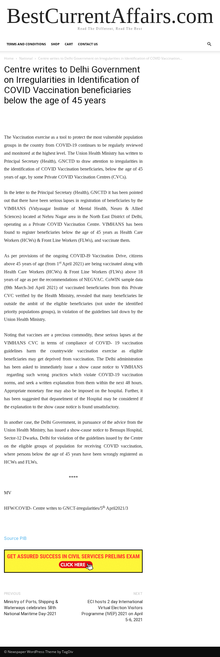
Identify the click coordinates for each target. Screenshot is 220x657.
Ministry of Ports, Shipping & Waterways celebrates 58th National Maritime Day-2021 (31, 607)
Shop (55, 44)
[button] (209, 44)
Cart (69, 44)
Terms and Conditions (26, 44)
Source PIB (15, 538)
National (26, 58)
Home (9, 58)
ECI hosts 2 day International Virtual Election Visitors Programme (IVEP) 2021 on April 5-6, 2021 (112, 610)
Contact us (88, 44)
